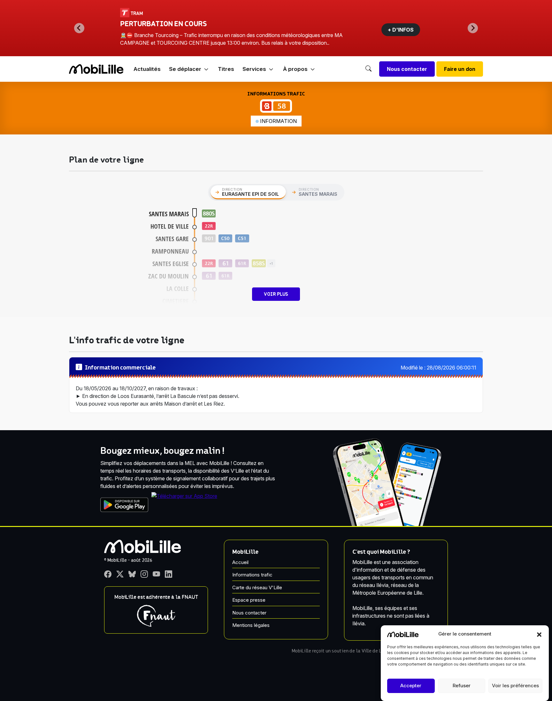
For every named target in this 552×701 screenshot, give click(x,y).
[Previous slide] (79, 28)
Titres (226, 69)
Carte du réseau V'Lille (257, 587)
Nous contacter (407, 69)
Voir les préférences (515, 686)
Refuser (462, 686)
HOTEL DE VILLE (169, 226)
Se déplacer (185, 69)
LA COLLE (177, 288)
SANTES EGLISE (170, 263)
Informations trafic (252, 575)
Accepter (410, 686)
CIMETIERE (175, 301)
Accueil (240, 562)
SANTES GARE (172, 238)
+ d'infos (401, 30)
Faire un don (459, 69)
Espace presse (248, 600)
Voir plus (276, 294)
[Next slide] (473, 28)
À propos (295, 69)
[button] (539, 634)
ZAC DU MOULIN (168, 276)
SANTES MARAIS (169, 214)
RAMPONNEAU (170, 251)
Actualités (147, 69)
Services (254, 69)
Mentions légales (251, 625)
